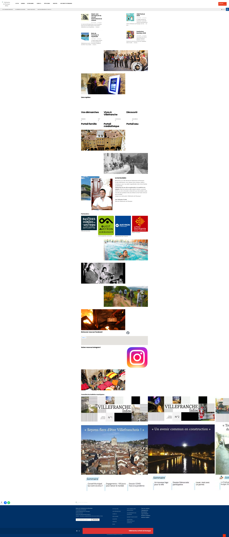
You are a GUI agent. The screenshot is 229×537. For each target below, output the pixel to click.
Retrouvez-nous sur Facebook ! (92, 332)
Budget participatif (31, 9)
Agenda (23, 3)
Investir (55, 3)
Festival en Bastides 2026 (141, 32)
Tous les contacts (145, 508)
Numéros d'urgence (145, 515)
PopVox (222, 4)
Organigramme (144, 510)
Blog (113, 524)
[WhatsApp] (8, 502)
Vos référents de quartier (20, 9)
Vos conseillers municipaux (7, 9)
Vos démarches (90, 112)
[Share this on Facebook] (5, 502)
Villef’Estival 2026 (141, 15)
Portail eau (132, 124)
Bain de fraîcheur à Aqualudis (95, 34)
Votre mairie (30, 3)
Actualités (99, 22)
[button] (114, 495)
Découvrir (47, 3)
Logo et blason (144, 513)
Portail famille (89, 124)
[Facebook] (127, 332)
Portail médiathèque (111, 125)
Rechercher (95, 519)
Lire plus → (98, 27)
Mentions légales (145, 517)
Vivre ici (39, 3)
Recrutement (144, 512)
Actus (17, 3)
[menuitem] (30, 3)
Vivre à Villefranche (110, 113)
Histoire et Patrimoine (66, 3)
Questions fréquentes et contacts (44, 9)
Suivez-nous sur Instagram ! (91, 347)
